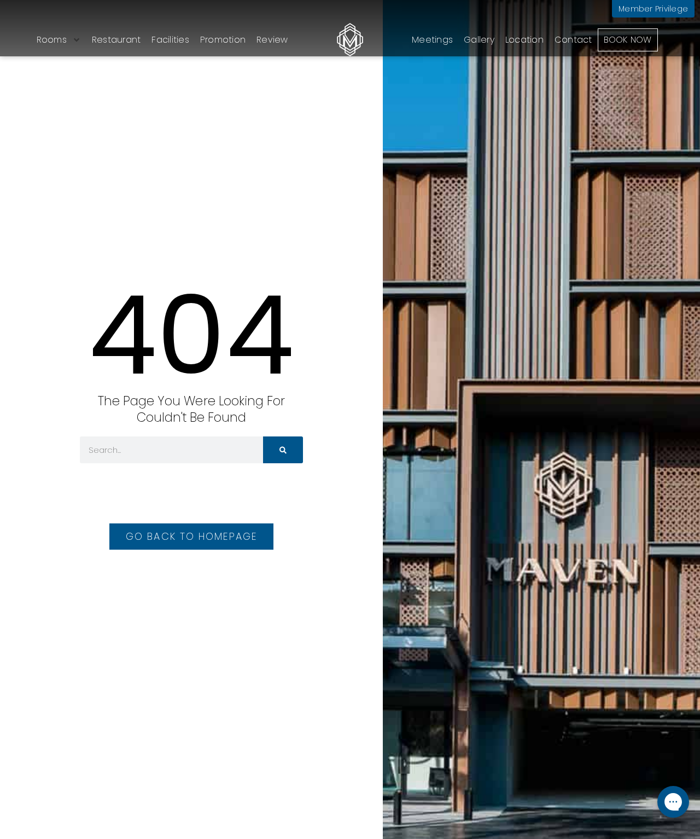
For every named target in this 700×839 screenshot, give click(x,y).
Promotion (223, 39)
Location (524, 39)
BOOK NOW (628, 39)
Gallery (479, 39)
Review (272, 39)
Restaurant (116, 39)
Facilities (170, 39)
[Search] (283, 449)
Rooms (52, 39)
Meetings (432, 39)
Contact (573, 39)
